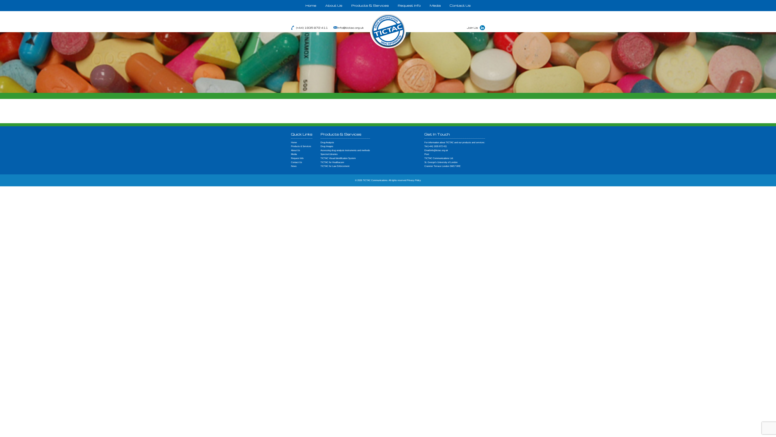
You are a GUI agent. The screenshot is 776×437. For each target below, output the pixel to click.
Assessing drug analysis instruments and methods (345, 150)
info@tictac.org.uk (350, 27)
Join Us (472, 27)
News (294, 166)
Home (310, 5)
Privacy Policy (414, 180)
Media (435, 5)
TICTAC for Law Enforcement (335, 166)
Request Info (409, 5)
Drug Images (327, 146)
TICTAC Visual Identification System (338, 158)
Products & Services (370, 5)
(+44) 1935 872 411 (312, 27)
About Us (333, 5)
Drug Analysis (327, 142)
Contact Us (460, 5)
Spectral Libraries (329, 154)
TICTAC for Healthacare (332, 162)
